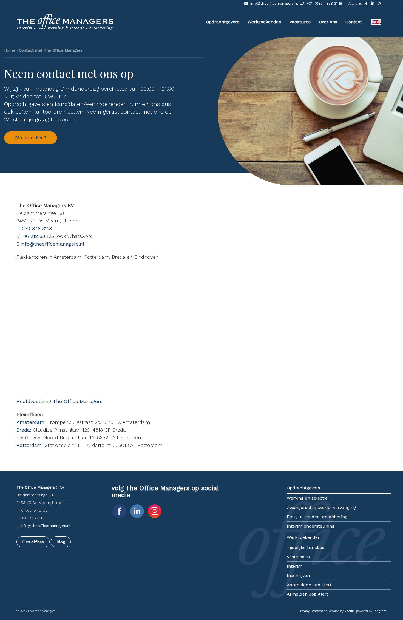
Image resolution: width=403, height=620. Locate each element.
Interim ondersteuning (310, 526)
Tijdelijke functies (305, 547)
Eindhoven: (29, 437)
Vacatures (300, 21)
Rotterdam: (29, 445)
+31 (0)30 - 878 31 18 (323, 3)
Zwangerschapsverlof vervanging (321, 507)
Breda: (23, 430)
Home (9, 50)
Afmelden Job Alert (307, 594)
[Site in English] (376, 16)
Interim (294, 566)
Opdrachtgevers (222, 21)
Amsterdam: (31, 422)
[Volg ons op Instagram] (379, 3)
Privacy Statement (313, 611)
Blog (60, 542)
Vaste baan (298, 556)
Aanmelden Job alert (309, 584)
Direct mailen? (30, 137)
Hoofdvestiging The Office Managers (59, 401)
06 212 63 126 (38, 236)
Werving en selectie (307, 498)
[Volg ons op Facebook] (367, 3)
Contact (353, 21)
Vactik (349, 611)
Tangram (380, 611)
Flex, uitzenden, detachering (317, 516)
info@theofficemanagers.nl (274, 3)
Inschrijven (298, 575)
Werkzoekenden (264, 21)
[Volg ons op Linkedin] (373, 3)
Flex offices (33, 542)
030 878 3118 (37, 228)
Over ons (328, 21)
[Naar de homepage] (65, 29)
